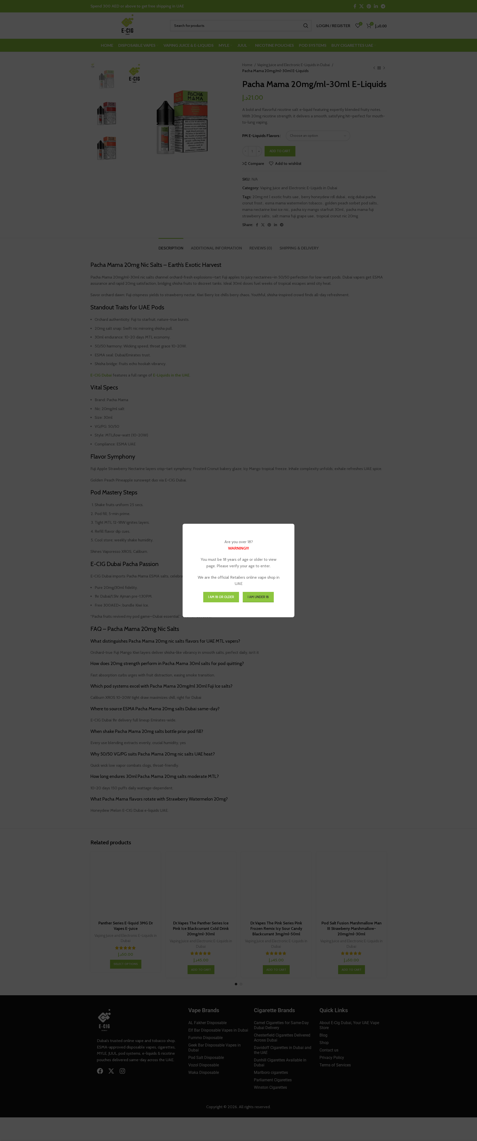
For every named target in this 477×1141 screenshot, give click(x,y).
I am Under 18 (258, 597)
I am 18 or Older (221, 597)
